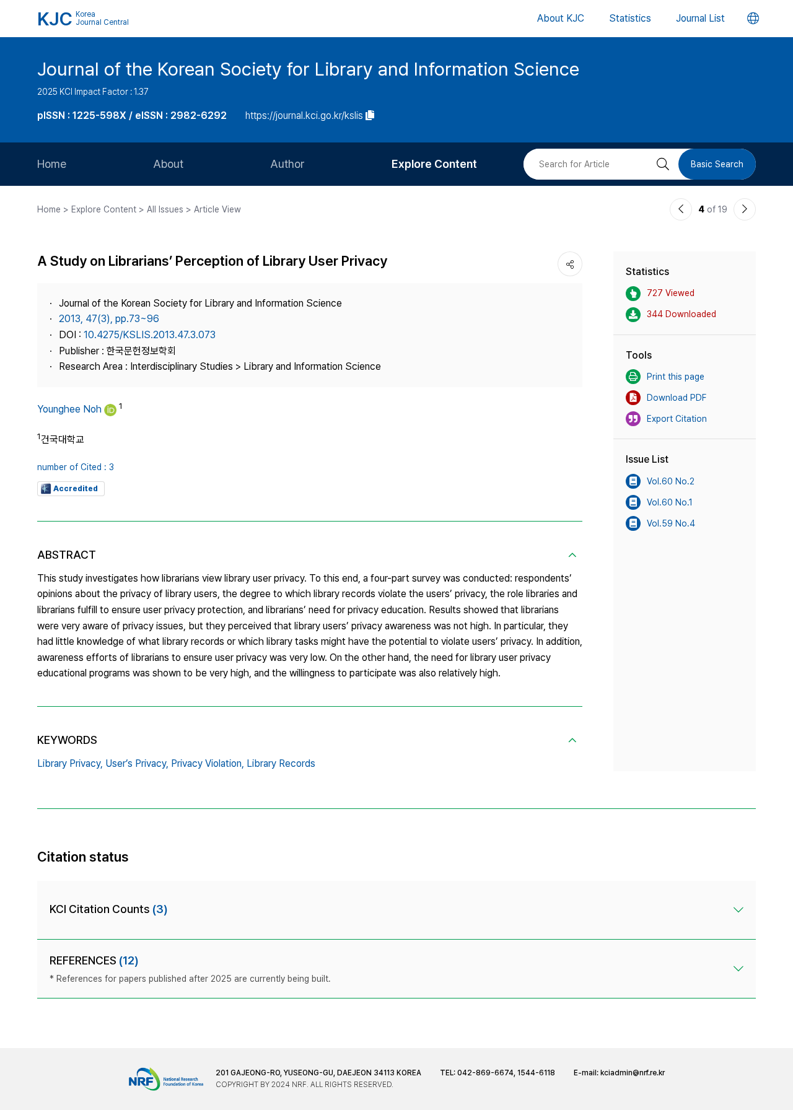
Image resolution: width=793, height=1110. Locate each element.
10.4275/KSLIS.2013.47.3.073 (150, 335)
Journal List (700, 18)
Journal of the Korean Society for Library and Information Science (308, 69)
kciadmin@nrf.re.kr (632, 1072)
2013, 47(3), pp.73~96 (109, 319)
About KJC (560, 18)
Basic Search (717, 164)
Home (51, 163)
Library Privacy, (70, 763)
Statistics (630, 18)
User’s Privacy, (137, 763)
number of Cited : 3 (75, 467)
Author (287, 163)
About (168, 163)
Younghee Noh (69, 409)
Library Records (281, 763)
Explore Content (434, 163)
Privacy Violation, (207, 763)
